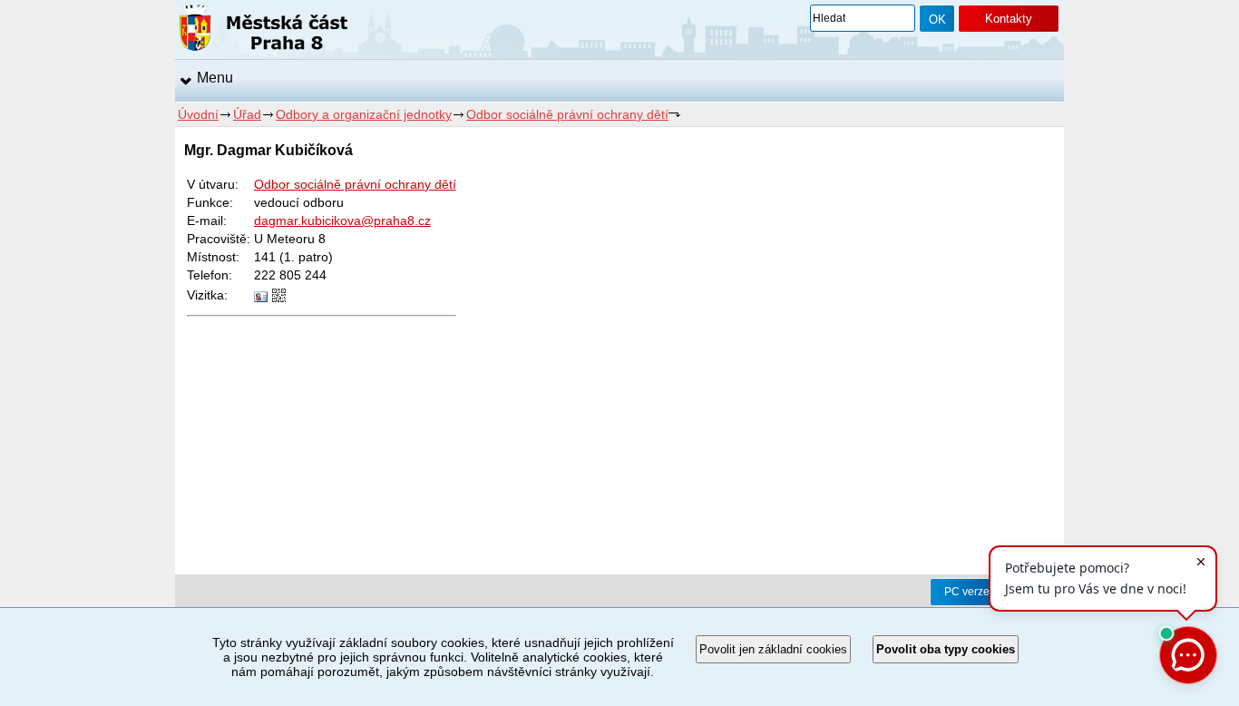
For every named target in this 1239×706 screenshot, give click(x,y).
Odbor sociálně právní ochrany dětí (567, 114)
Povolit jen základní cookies (773, 649)
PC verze (967, 591)
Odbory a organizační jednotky (364, 114)
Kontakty (1008, 18)
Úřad (247, 114)
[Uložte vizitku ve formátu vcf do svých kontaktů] (261, 297)
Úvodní (198, 114)
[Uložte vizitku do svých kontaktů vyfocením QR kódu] (279, 297)
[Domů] (263, 31)
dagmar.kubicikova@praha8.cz (342, 220)
